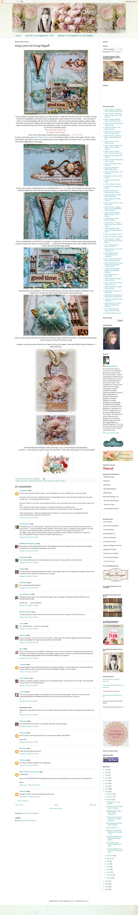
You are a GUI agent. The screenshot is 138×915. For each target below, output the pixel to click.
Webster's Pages (60, 481)
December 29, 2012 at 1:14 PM (29, 796)
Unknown (22, 733)
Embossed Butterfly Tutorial (113, 234)
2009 (107, 886)
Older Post (93, 805)
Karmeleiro (23, 582)
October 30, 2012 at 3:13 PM (28, 742)
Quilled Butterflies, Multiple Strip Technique (113, 287)
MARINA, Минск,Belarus (27, 543)
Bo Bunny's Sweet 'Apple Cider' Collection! (114, 807)
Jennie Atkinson (25, 594)
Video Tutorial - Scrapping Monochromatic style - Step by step (113, 115)
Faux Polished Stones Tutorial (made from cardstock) (112, 254)
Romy (21, 649)
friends (45, 481)
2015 (107, 783)
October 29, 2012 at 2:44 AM (28, 517)
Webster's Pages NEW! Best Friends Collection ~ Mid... (114, 832)
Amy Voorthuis (24, 524)
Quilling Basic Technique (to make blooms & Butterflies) (113, 296)
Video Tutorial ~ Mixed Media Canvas (112, 142)
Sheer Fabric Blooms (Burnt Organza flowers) (113, 283)
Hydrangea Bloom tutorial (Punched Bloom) (113, 195)
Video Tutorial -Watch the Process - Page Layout (113, 132)
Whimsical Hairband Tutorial (114, 236)
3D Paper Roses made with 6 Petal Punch (113, 249)
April (108, 869)
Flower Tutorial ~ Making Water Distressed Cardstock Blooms (113, 240)
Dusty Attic (38, 481)
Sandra (21, 569)
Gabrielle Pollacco (111, 366)
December (110, 794)
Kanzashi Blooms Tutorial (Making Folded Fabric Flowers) (113, 304)
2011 (107, 881)
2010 (107, 884)
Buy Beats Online (25, 612)
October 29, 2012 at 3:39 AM (28, 562)
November (110, 797)
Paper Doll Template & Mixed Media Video (112, 168)
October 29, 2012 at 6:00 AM (28, 617)
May (108, 866)
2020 (107, 769)
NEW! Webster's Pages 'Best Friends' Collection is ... (113, 812)
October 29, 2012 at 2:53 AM (28, 537)
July (108, 861)
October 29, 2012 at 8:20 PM (28, 715)
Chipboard (32, 481)
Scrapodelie (23, 557)
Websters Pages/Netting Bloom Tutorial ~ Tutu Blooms (112, 214)
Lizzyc (21, 623)
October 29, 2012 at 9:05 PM (28, 726)
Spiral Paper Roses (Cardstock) (111, 275)
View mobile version (56, 808)
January (109, 877)
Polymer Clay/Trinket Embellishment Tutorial (112, 191)
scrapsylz (22, 664)
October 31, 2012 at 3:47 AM (28, 753)
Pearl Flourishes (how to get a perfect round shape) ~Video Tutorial (114, 264)
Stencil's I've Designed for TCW (39, 36)
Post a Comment (22, 801)
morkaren (22, 635)
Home (18, 36)
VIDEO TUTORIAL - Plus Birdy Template (112, 128)
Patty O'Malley (24, 678)
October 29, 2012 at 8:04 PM (28, 701)
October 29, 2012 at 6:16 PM (28, 685)
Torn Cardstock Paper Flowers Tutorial (112, 245)
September (110, 855)
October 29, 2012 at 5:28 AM (28, 588)
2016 (107, 780)
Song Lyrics (50, 481)
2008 (107, 889)
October (109, 799)
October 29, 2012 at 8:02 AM (28, 642)
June (108, 864)
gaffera (73, 901)
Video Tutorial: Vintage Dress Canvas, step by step (113, 152)
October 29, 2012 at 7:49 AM (28, 629)
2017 (107, 778)
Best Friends (24, 481)
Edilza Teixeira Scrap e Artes (29, 772)
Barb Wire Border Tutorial (113, 313)
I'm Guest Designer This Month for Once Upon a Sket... (114, 850)
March (109, 872)
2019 (107, 772)
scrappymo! (23, 490)
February (110, 875)
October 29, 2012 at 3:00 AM (28, 551)
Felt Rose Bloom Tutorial (112, 184)
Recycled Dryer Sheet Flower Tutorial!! (112, 219)
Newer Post (19, 805)
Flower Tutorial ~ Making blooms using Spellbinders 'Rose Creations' (113, 208)
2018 (107, 775)
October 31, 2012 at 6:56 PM (28, 765)
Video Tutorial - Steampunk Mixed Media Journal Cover (113, 110)
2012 (107, 791)
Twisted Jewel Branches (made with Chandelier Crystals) (112, 270)
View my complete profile (111, 433)
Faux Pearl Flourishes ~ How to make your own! (112, 309)
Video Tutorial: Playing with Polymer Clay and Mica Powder (113, 147)
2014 (107, 786)
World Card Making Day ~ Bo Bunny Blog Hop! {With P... (114, 838)
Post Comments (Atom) (31, 813)
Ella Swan (22, 748)
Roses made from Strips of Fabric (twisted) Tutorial (113, 259)
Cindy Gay (23, 721)
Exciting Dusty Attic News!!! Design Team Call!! (113, 844)
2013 (107, 789)
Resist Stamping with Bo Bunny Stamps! (114, 824)
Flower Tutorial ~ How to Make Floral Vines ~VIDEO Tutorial (113, 224)
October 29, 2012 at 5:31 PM (28, 672)
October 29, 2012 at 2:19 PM (28, 658)
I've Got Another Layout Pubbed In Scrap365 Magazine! (113, 818)
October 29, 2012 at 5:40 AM (28, 605)
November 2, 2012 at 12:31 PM (29, 785)
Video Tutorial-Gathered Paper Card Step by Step (113, 120)
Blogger (86, 901)
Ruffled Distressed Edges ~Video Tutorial (113, 279)
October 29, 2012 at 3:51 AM (28, 576)
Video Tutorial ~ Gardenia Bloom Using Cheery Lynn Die (113, 137)
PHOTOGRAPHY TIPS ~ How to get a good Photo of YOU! (113, 230)
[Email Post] (43, 479)
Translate (118, 52)
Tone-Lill (22, 692)
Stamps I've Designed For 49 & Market (75, 36)
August (109, 858)
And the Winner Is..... (113, 827)
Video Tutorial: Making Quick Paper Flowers (114, 160)
